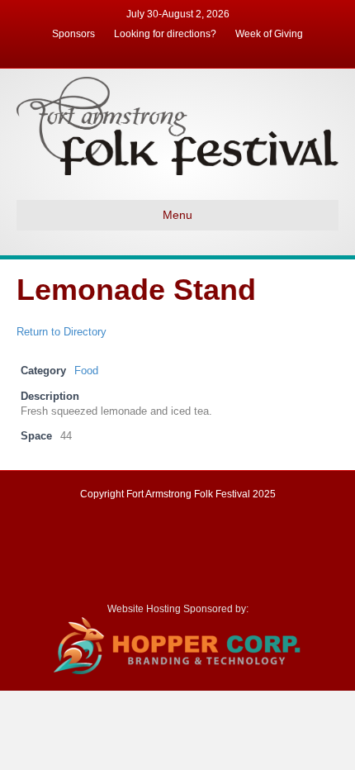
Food (86, 371)
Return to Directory (61, 332)
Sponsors (73, 34)
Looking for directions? (165, 34)
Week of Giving (269, 34)
